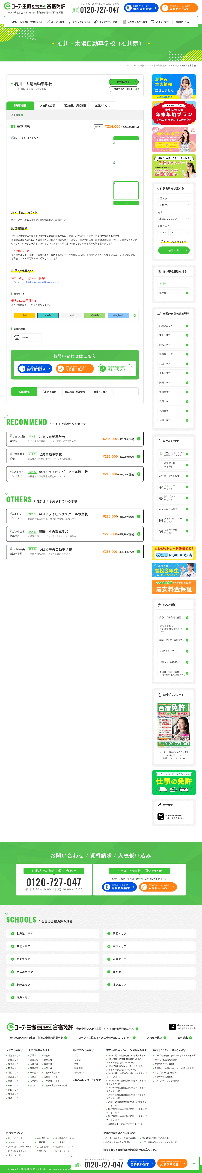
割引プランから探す (83, 1050)
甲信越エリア (14, 1068)
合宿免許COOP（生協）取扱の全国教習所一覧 (36, 1037)
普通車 (33, 1055)
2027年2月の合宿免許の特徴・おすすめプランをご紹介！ (126, 1111)
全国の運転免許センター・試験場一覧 (159, 1142)
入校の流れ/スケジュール (19, 1146)
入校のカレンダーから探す (87, 1080)
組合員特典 (79, 1072)
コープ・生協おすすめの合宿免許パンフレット (104, 1037)
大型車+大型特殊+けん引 (55, 1085)
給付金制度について (17, 1151)
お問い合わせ (43, 1151)
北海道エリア (14, 1055)
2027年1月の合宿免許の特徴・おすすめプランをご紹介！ (126, 1103)
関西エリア (13, 1081)
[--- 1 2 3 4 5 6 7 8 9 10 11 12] (174, 232)
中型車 (47, 1055)
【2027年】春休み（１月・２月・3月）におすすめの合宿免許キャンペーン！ (126, 1068)
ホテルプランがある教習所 (167, 1081)
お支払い (182, 21)
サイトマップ (14, 1155)
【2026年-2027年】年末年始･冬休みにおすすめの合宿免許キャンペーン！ (126, 1061)
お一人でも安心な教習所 (166, 1060)
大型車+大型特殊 (52, 1072)
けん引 (33, 1085)
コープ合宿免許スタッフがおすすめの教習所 (175, 1055)
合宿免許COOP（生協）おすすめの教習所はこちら (105, 1028)
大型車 (33, 1077)
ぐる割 (77, 1060)
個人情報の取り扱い (64, 1138)
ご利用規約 (60, 1142)
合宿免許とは (43, 1138)
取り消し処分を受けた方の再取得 (120, 1138)
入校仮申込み (154, 1037)
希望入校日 (163, 226)
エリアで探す (58, 21)
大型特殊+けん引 (52, 1081)
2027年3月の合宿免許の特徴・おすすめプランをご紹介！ (126, 1118)
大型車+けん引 (51, 1077)
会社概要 (41, 1142)
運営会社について (15, 1132)
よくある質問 (43, 1146)
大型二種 (48, 1060)
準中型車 (34, 1072)
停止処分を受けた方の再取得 (155, 1138)
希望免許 (162, 198)
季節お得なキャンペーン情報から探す (126, 1050)
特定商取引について (64, 1146)
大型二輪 (34, 1064)
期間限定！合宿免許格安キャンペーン (125, 1124)
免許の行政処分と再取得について (121, 1132)
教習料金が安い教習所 (165, 1064)
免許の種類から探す (39, 1050)
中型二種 (48, 1068)
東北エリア (13, 1060)
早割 (76, 1055)
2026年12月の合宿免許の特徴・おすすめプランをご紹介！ (126, 1096)
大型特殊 (34, 1081)
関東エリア (13, 1064)
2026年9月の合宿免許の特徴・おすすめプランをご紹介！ (126, 1075)
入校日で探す (162, 21)
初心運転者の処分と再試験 (117, 1142)
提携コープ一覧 (62, 1151)
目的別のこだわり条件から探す (169, 1050)
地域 (159, 212)
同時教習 (34, 1068)
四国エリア (13, 1090)
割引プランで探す (82, 21)
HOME (13, 21)
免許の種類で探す (34, 21)
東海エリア (13, 1077)
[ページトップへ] (194, 1163)
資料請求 (183, 1037)
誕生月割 (78, 1068)
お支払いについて (16, 1142)
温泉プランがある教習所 (166, 1072)
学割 (76, 1064)
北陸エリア (13, 1072)
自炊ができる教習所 (164, 1077)
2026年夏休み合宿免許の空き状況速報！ (127, 1055)
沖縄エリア (13, 1098)
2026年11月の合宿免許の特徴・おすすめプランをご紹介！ (126, 1089)
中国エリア (13, 1085)
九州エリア (13, 1094)
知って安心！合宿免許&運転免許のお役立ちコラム (130, 1149)
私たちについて (15, 1138)
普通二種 (48, 1064)
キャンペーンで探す (109, 21)
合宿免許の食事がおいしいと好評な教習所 (174, 1068)
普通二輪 (34, 1060)
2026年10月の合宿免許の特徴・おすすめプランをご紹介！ (126, 1082)
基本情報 (15, 115)
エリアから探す (14, 1050)
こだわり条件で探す (138, 21)
